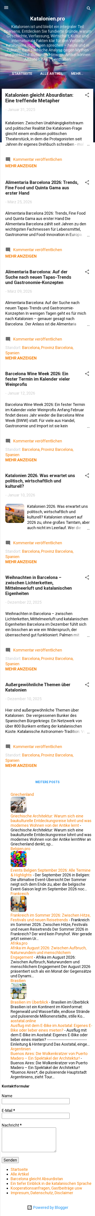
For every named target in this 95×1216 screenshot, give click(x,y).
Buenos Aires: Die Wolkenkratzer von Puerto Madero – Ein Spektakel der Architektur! (49, 1056)
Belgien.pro (20, 848)
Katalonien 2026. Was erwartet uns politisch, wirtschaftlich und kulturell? (40, 481)
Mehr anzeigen (21, 165)
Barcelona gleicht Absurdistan (37, 1178)
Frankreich (20, 893)
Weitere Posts (47, 782)
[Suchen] (88, 9)
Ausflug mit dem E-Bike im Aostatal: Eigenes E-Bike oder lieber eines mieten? (51, 1027)
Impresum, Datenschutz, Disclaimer (42, 1192)
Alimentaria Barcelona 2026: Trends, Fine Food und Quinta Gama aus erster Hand (41, 188)
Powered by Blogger (50, 1207)
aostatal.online (23, 1020)
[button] (87, 95)
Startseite (22, 74)
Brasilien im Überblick (29, 1002)
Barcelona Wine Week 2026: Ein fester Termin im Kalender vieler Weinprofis (37, 379)
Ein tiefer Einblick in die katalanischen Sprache (51, 1183)
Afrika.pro (19, 943)
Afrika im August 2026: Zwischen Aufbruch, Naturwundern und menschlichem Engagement (48, 953)
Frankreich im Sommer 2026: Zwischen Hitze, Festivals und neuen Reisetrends (50, 917)
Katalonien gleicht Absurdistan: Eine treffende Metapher (39, 97)
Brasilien (18, 980)
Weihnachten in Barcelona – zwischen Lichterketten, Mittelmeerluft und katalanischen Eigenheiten (38, 585)
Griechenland (22, 794)
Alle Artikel (51, 74)
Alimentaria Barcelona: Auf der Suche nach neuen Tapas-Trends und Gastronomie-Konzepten (38, 277)
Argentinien (21, 1049)
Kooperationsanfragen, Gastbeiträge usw (46, 1188)
